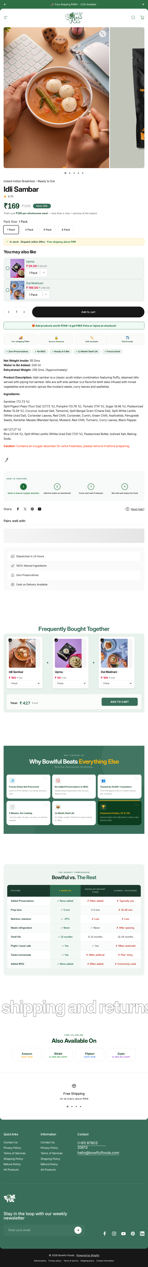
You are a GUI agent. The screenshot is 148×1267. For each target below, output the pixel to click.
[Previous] (5, 4)
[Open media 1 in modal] (102, 33)
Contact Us (11, 1142)
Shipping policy (87, 1261)
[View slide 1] (67, 1106)
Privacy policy (55, 1261)
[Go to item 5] (82, 173)
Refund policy (40, 1261)
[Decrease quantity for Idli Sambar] (8, 312)
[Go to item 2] (70, 173)
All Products (11, 1169)
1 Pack (11, 229)
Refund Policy (12, 1164)
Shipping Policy (13, 1158)
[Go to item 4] (78, 173)
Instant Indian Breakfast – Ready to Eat (29, 181)
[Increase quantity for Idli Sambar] (25, 312)
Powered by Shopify (88, 1255)
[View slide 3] (76, 1106)
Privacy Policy (12, 1147)
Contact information (105, 1261)
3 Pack (29, 229)
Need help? (137, 509)
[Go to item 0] (65, 173)
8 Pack (66, 229)
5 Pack (47, 229)
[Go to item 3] (74, 173)
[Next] (143, 4)
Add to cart (119, 701)
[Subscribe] (78, 1230)
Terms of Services (15, 1153)
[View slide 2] (72, 1106)
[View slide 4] (80, 1106)
